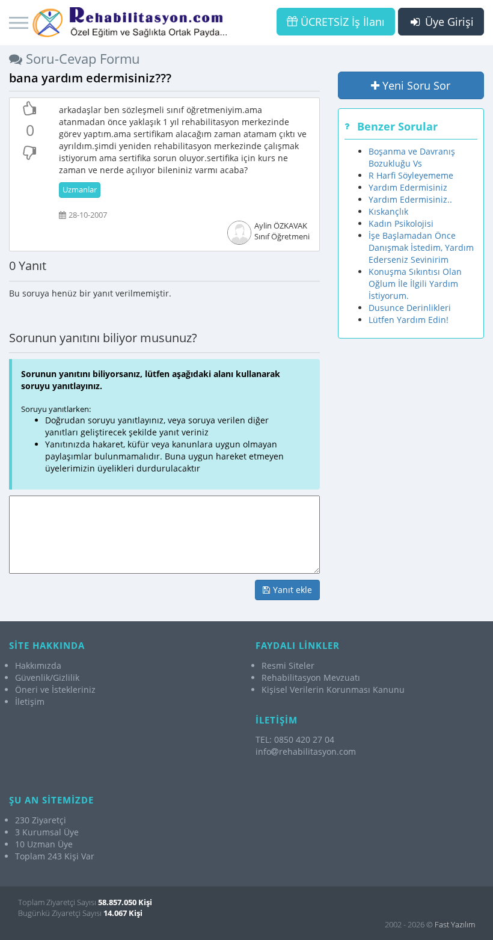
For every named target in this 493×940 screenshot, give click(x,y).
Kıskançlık (388, 211)
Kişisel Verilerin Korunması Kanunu (333, 689)
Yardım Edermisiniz (408, 187)
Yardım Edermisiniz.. (410, 199)
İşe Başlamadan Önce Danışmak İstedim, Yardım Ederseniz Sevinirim (421, 247)
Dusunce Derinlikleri (410, 307)
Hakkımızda (38, 665)
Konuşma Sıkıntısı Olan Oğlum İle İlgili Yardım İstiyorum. (415, 283)
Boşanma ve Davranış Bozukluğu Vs (412, 157)
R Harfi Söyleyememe (411, 175)
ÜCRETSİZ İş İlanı (341, 21)
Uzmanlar (80, 190)
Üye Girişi (448, 21)
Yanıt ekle (291, 589)
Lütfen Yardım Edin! (409, 319)
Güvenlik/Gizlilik (47, 677)
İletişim (29, 701)
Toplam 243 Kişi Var (54, 856)
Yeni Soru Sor (414, 85)
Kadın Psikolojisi (401, 223)
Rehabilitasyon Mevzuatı (311, 677)
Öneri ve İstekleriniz (55, 689)
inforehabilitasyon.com (306, 751)
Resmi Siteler (288, 665)
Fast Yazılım (455, 924)
